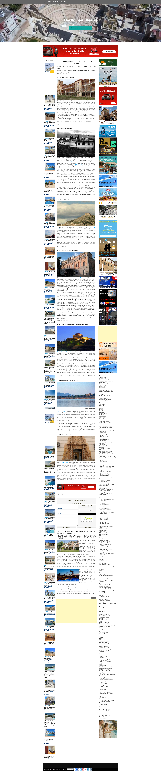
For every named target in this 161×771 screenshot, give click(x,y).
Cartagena (88, 2)
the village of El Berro (76, 123)
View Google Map (86, 527)
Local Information (112, 2)
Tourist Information (102, 2)
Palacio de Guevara (63, 462)
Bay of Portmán (79, 164)
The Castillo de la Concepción (64, 351)
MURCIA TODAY (81, 2)
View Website (66, 527)
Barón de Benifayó (61, 411)
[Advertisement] (76, 611)
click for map (79, 196)
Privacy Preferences (71, 769)
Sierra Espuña (79, 106)
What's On (94, 2)
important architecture (74, 161)
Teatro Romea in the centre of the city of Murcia (71, 277)
